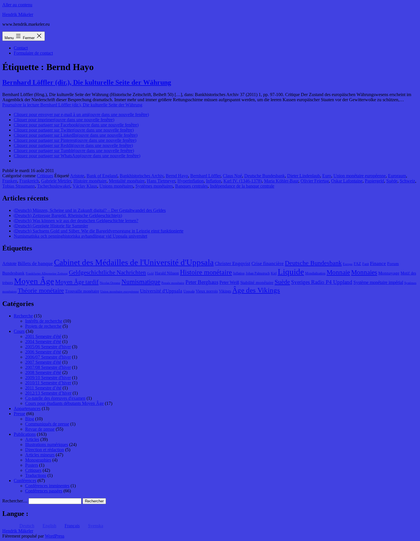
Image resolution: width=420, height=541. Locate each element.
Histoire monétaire (90, 180)
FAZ (357, 264)
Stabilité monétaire (256, 282)
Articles (32, 439)
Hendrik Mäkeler (17, 14)
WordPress (54, 536)
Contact (21, 47)
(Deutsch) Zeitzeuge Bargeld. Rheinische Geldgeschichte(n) (68, 215)
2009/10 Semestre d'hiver (48, 377)
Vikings (225, 291)
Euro (326, 175)
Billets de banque (35, 263)
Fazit (365, 264)
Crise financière (267, 263)
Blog (29, 418)
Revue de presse (40, 429)
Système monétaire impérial (378, 282)
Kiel (274, 273)
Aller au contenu (17, 4)
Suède (391, 180)
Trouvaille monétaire (82, 291)
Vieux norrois (207, 291)
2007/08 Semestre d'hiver (48, 367)
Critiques (45, 175)
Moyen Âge (34, 281)
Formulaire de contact (33, 53)
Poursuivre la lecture (72, 104)
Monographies (38, 460)
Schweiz (407, 180)
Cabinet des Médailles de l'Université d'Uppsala (134, 262)
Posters (31, 465)
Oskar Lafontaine (347, 180)
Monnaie (338, 272)
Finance (378, 263)
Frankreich (29, 180)
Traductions (35, 475)
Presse (19, 413)
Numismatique (140, 281)
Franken (9, 180)
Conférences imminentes (47, 485)
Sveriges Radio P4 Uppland (321, 282)
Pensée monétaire (172, 283)
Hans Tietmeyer (161, 180)
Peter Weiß (229, 282)
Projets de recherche (43, 326)
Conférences (25, 480)
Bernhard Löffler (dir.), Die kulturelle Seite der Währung (86, 82)
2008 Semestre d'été (43, 372)
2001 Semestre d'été (43, 336)
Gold (150, 273)
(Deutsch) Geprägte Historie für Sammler (51, 225)
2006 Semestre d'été (43, 351)
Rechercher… (14, 500)
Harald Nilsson (167, 273)
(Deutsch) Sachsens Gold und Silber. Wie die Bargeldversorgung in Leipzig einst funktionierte (98, 230)
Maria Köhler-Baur (281, 180)
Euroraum (397, 175)
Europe (348, 264)
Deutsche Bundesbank (264, 175)
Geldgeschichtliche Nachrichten (107, 272)
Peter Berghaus (201, 282)
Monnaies (364, 272)
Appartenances (27, 408)
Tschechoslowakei (53, 186)
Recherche (23, 315)
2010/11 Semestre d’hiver (48, 382)
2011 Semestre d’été (43, 387)
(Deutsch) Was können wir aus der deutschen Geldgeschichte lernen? (76, 220)
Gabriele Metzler (56, 180)
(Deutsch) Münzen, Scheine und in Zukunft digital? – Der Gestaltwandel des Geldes (90, 210)
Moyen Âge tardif (77, 282)
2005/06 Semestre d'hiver (48, 346)
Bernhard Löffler (205, 175)
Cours (19, 331)
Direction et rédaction (44, 449)
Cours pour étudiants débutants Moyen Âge (64, 403)
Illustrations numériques (46, 444)
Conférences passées (43, 490)
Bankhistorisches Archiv (141, 175)
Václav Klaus (85, 186)
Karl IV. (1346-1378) (242, 180)
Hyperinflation (190, 180)
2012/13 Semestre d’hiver (48, 393)
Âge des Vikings (256, 290)
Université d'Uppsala (161, 291)
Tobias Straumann (18, 186)
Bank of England (102, 175)
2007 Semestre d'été (43, 362)
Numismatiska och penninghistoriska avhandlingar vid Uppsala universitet (80, 236)
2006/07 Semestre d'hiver (48, 357)
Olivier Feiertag (315, 180)
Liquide (291, 271)
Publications (25, 434)
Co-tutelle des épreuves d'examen (55, 398)
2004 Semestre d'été (43, 341)
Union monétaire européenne (359, 175)
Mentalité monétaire (127, 180)
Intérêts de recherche (43, 321)
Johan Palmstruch (258, 273)
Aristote (77, 175)
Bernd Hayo (177, 175)
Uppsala (189, 291)
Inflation (213, 180)
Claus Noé (232, 175)
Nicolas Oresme (110, 283)
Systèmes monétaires (154, 186)
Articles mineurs (40, 454)
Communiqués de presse (47, 423)
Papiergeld (374, 180)
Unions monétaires (116, 186)
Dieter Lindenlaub (303, 175)
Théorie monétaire (41, 290)
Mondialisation (315, 273)
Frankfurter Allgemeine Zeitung (47, 273)
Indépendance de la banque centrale (242, 186)
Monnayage (388, 273)
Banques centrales (191, 186)
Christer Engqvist (232, 263)
